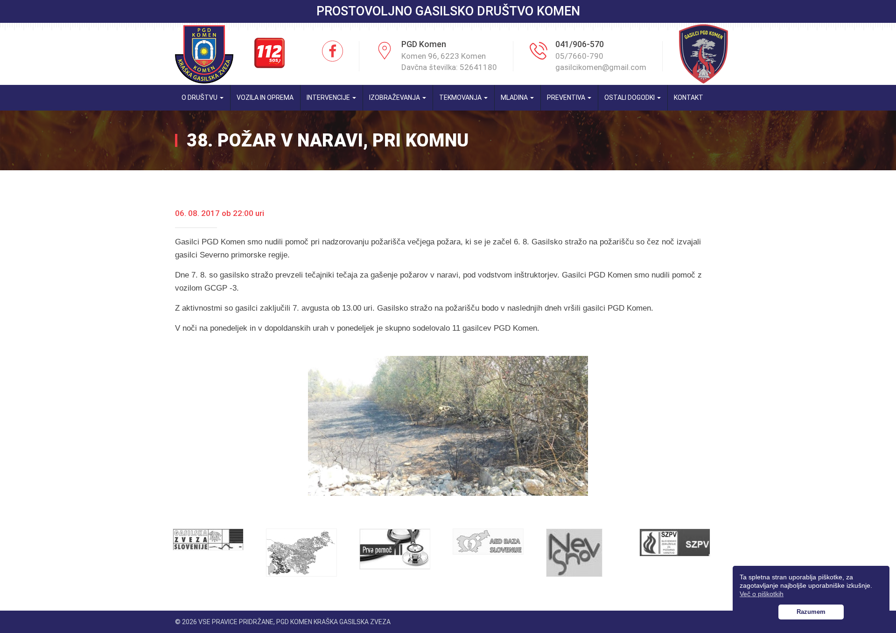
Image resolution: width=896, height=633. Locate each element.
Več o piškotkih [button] (762, 594)
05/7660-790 (579, 56)
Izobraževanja (395, 97)
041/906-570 (579, 44)
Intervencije (329, 97)
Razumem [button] (811, 612)
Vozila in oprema (265, 97)
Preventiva (567, 97)
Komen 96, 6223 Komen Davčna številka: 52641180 (449, 61)
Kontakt (688, 97)
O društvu (200, 97)
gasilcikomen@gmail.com (600, 67)
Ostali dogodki (630, 97)
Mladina (515, 97)
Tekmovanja (461, 97)
